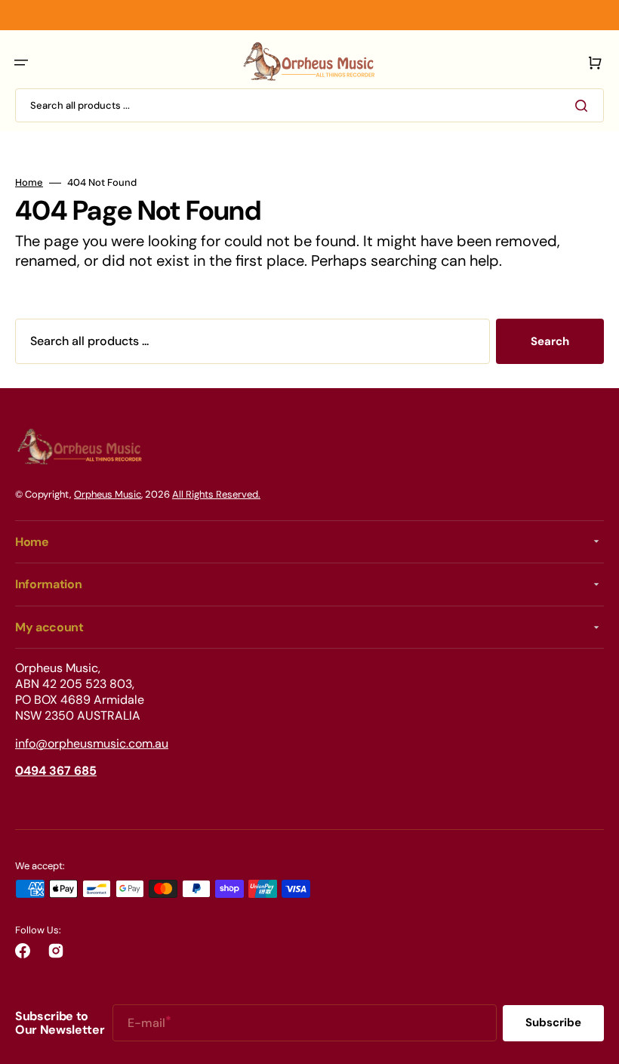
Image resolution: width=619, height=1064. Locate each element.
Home (29, 183)
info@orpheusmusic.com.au (91, 743)
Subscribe (553, 1022)
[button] (21, 62)
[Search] (584, 105)
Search (550, 341)
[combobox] (309, 105)
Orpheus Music (107, 494)
